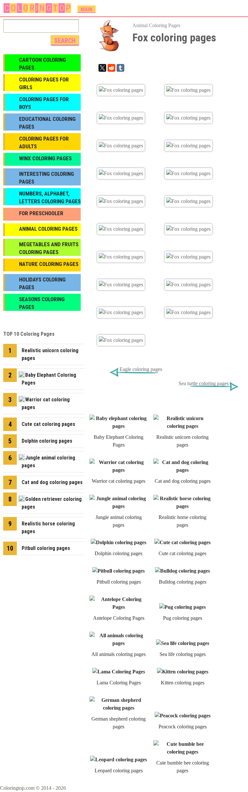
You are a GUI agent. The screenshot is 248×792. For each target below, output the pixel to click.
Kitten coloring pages (182, 682)
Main (86, 9)
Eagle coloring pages (140, 369)
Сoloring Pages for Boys (44, 103)
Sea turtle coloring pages (204, 383)
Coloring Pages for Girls (44, 83)
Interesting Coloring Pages (46, 178)
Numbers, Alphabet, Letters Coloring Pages (50, 197)
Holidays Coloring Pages (42, 283)
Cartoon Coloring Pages (42, 64)
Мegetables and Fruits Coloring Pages (48, 248)
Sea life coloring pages (183, 654)
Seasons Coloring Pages (42, 303)
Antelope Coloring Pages (118, 618)
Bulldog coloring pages (182, 582)
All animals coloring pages (118, 654)
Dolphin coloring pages (118, 553)
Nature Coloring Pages (48, 264)
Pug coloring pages (182, 618)
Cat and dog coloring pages (183, 481)
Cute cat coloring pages (182, 553)
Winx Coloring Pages (45, 158)
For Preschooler (41, 213)
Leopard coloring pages (119, 770)
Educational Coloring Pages (47, 123)
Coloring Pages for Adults (44, 142)
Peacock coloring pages (183, 726)
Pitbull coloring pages (119, 582)
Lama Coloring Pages (119, 682)
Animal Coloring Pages (156, 25)
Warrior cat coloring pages (118, 481)
